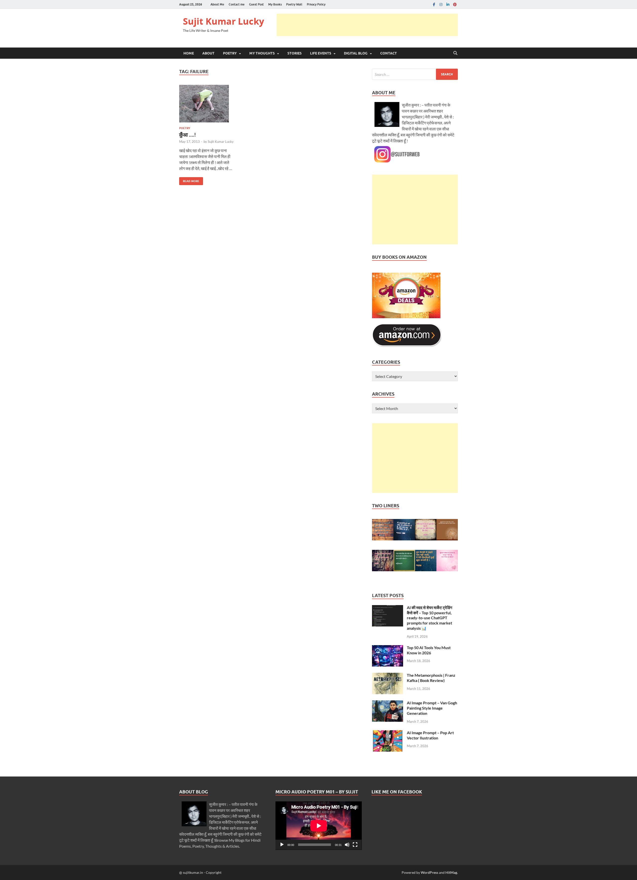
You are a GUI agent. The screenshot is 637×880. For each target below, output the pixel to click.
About (208, 53)
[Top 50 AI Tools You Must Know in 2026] (387, 648)
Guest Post (256, 4)
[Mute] (347, 844)
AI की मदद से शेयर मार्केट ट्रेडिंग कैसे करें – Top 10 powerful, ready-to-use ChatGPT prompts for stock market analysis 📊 (429, 617)
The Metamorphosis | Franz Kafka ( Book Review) (431, 678)
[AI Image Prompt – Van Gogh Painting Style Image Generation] (387, 703)
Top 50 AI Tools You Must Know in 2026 (429, 650)
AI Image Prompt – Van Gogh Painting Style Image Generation (432, 708)
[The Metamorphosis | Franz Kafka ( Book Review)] (387, 675)
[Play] (281, 844)
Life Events (320, 53)
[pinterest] (455, 4)
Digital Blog (356, 53)
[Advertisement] (367, 25)
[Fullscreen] (355, 844)
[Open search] (455, 53)
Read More (189, 180)
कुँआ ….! (187, 134)
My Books (275, 4)
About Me (217, 4)
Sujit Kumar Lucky (223, 21)
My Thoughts (262, 53)
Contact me (237, 4)
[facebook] (434, 4)
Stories (294, 53)
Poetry (230, 53)
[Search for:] (415, 74)
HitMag (451, 872)
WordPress (429, 872)
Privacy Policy (316, 4)
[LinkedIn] (448, 4)
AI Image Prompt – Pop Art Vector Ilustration (430, 735)
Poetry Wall (294, 4)
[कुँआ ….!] (207, 103)
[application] (318, 825)
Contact (388, 53)
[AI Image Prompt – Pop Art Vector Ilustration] (387, 733)
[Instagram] (441, 4)
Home (188, 53)
